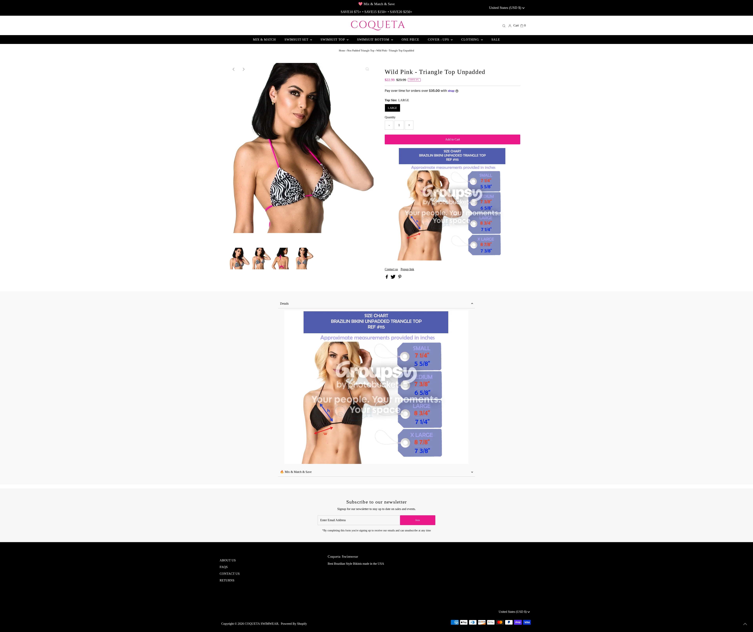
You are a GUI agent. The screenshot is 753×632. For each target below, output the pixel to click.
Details (284, 303)
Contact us (391, 269)
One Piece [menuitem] (410, 39)
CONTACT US (230, 573)
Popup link (407, 269)
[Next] (243, 69)
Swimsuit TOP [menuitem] (333, 39)
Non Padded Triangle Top (360, 50)
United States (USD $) (505, 8)
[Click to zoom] (367, 69)
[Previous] (233, 69)
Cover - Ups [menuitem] (439, 39)
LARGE (392, 108)
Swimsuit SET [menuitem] (297, 39)
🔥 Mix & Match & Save (296, 472)
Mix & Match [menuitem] (264, 39)
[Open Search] (504, 25)
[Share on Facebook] (387, 277)
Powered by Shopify (294, 623)
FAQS (224, 567)
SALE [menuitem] (495, 39)
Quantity (390, 117)
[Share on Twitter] (393, 277)
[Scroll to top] (745, 624)
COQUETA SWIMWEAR (261, 623)
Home (342, 50)
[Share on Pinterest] (399, 277)
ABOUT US (228, 560)
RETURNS (227, 580)
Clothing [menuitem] (470, 39)
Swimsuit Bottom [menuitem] (373, 39)
